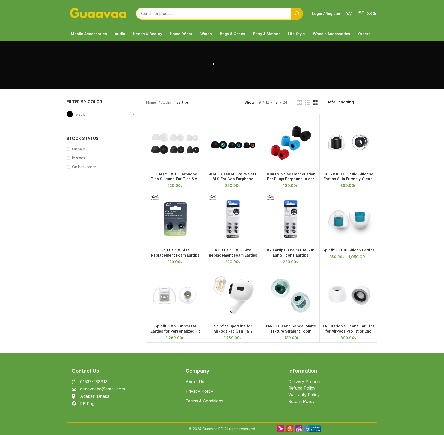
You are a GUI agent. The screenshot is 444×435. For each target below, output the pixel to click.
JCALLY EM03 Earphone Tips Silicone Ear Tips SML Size (175, 179)
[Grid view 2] (299, 102)
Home (151, 102)
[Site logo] (99, 13)
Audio (166, 102)
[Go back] (215, 64)
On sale (78, 149)
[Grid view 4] (315, 102)
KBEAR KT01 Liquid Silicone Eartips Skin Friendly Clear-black (348, 179)
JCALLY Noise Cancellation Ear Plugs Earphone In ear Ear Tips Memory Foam (291, 179)
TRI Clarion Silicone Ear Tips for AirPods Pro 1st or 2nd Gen (348, 331)
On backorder (84, 167)
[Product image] (348, 219)
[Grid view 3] (307, 102)
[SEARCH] (297, 14)
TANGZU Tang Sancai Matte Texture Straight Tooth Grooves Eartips (290, 331)
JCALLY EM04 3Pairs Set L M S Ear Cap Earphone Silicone (233, 179)
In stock (78, 158)
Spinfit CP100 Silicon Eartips (348, 250)
